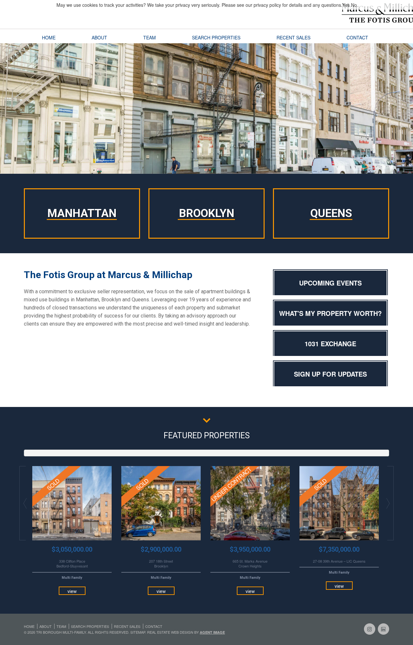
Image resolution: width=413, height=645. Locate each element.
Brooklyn (206, 213)
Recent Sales (293, 37)
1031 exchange (330, 343)
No (354, 5)
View (72, 591)
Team (149, 37)
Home (48, 37)
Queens (331, 213)
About (99, 37)
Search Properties (216, 37)
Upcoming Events (330, 282)
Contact (357, 37)
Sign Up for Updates (330, 374)
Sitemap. (138, 632)
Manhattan (81, 213)
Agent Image (212, 632)
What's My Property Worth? (330, 313)
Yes (346, 5)
